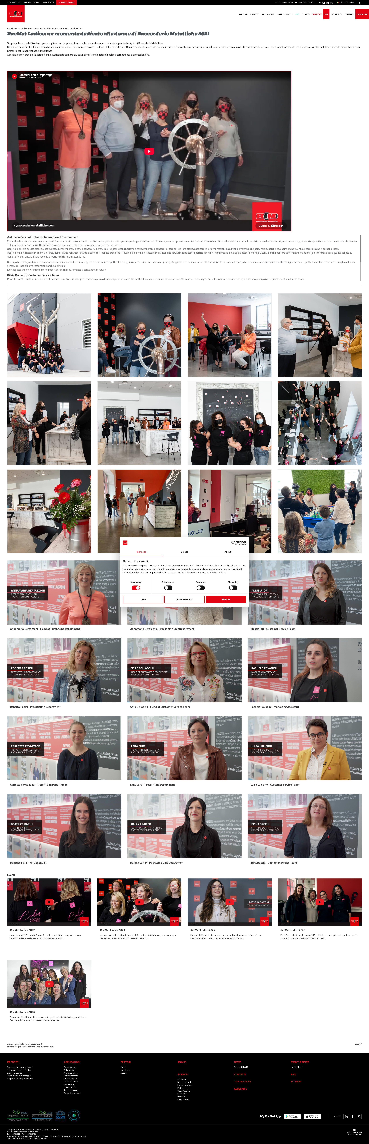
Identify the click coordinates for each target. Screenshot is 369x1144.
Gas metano (69, 1084)
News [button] (237, 1062)
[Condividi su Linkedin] (346, 1116)
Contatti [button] (349, 14)
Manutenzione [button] (285, 14)
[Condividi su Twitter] (359, 1116)
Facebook (181, 1093)
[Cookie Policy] (22, 1138)
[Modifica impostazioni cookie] (37, 1138)
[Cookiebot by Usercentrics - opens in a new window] (233, 543)
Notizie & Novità (241, 1066)
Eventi (10, 28)
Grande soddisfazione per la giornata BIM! (35, 1046)
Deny (143, 599)
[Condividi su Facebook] (352, 1116)
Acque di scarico (71, 1081)
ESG (297, 14)
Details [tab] (184, 552)
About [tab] (228, 552)
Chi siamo (181, 1079)
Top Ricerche (242, 1081)
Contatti (240, 1074)
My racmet (48, 2)
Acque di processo (72, 1092)
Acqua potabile (70, 1066)
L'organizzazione (184, 1085)
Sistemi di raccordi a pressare (20, 1066)
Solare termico (70, 1087)
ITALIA (346, 2)
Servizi (181, 1062)
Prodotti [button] (254, 14)
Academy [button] (317, 14)
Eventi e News (297, 1066)
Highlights (336, 14)
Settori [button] (126, 1062)
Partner (180, 1087)
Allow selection (184, 599)
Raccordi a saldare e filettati (19, 1069)
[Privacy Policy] (12, 1138)
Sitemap (296, 1081)
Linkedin (181, 1096)
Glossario (240, 1089)
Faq (293, 1074)
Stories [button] (306, 14)
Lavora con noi (31, 2)
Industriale (125, 1069)
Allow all (226, 599)
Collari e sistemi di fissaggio (19, 1075)
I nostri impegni (184, 1082)
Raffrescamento (71, 1075)
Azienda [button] (243, 14)
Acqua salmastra (71, 1090)
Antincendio (69, 1069)
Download (362, 14)
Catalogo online (66, 2)
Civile (123, 1066)
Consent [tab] (141, 552)
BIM (326, 14)
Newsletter (13, 2)
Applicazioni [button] (268, 14)
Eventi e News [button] (300, 1062)
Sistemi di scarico (14, 1072)
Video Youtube (183, 1090)
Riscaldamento (70, 1078)
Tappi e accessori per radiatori (20, 1078)
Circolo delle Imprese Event (30, 1043)
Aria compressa (70, 1072)
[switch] (168, 587)
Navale (124, 1072)
